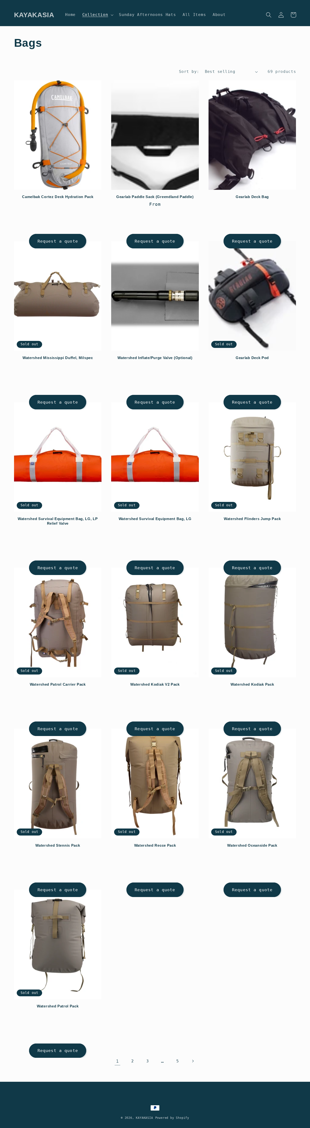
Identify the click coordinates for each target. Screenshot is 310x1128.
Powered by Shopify (172, 1118)
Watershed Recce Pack (155, 845)
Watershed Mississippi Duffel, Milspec (58, 358)
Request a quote (58, 241)
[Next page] (192, 1061)
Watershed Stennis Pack (57, 845)
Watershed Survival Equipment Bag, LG (155, 519)
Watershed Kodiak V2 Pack (155, 684)
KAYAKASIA (144, 1118)
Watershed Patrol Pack (58, 1006)
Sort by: (189, 71)
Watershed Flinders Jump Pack (252, 519)
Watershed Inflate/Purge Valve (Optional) (155, 358)
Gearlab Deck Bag (252, 197)
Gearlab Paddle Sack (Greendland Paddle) (155, 197)
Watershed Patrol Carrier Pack (58, 684)
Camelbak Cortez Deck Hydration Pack (57, 197)
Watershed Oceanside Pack (252, 845)
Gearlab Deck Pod (252, 358)
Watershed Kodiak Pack (252, 684)
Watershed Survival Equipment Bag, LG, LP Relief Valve (58, 521)
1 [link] (117, 1061)
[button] (97, 15)
